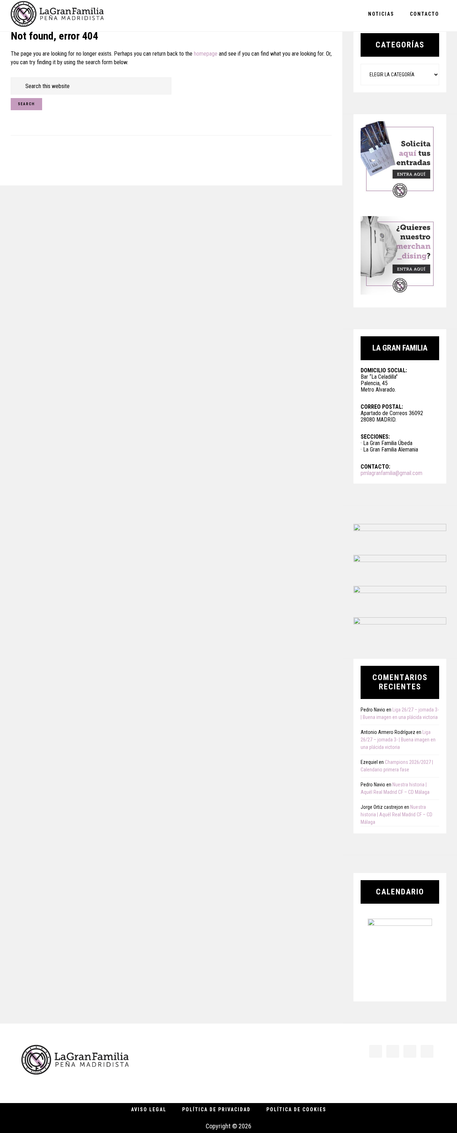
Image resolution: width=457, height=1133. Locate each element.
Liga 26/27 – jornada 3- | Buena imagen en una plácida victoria (398, 739)
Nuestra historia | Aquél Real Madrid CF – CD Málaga (396, 814)
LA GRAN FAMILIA (57, 15)
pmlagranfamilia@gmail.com (391, 473)
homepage (205, 53)
